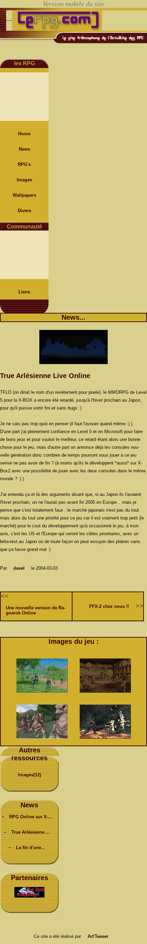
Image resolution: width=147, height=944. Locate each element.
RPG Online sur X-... (30, 816)
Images (24, 179)
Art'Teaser (98, 936)
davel (19, 568)
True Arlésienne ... (30, 832)
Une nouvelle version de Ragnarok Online (35, 610)
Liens (24, 291)
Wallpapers (24, 195)
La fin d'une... (30, 847)
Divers (24, 210)
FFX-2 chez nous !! (109, 606)
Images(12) (29, 774)
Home (24, 133)
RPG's (24, 164)
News (24, 149)
